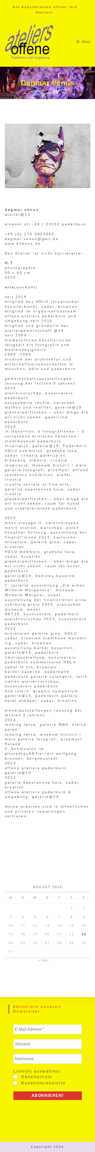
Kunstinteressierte (43, 1083)
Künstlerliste (36, 1077)
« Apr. (44, 960)
